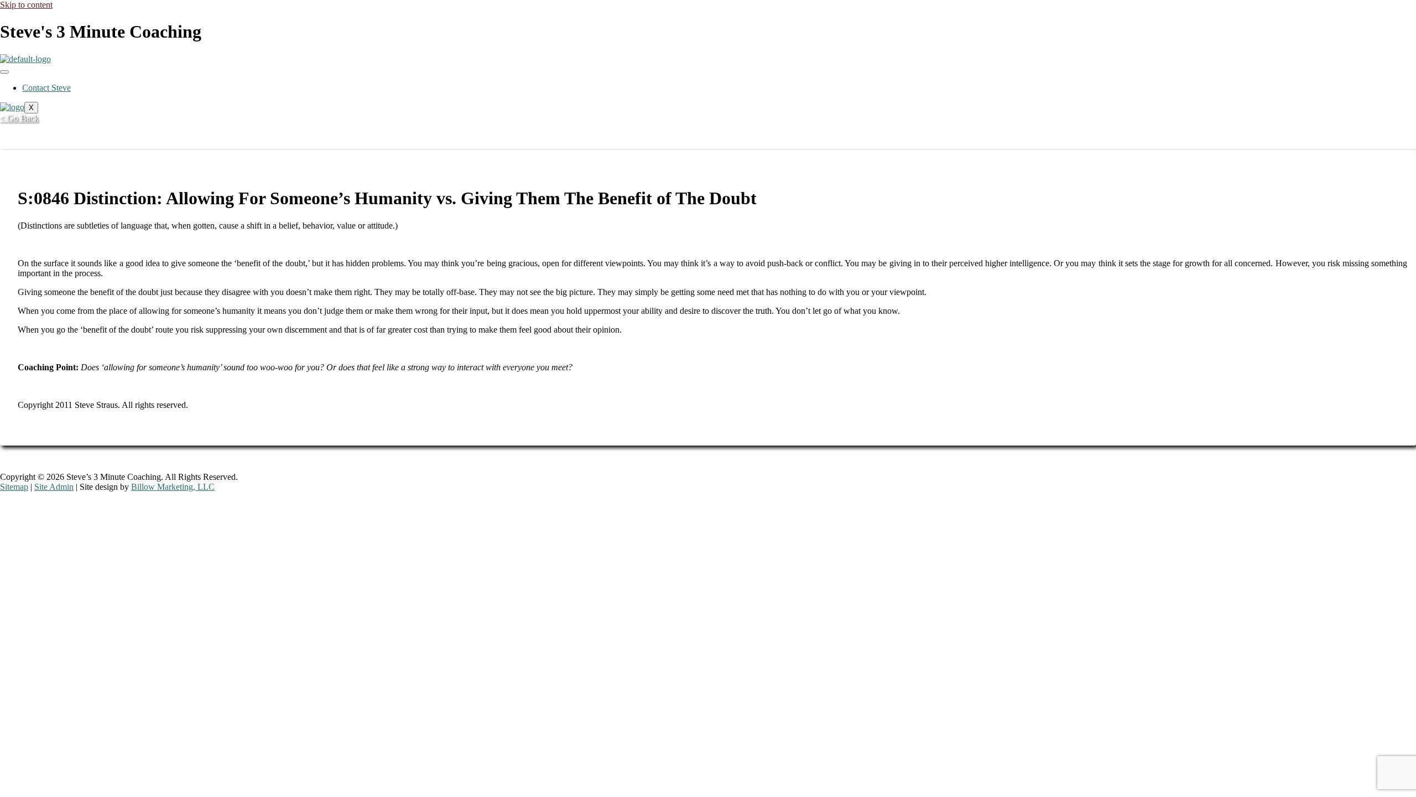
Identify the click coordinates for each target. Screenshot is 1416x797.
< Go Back (19, 118)
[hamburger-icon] (4, 72)
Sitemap (14, 486)
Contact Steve (46, 87)
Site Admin (54, 486)
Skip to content (26, 4)
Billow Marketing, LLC (173, 486)
